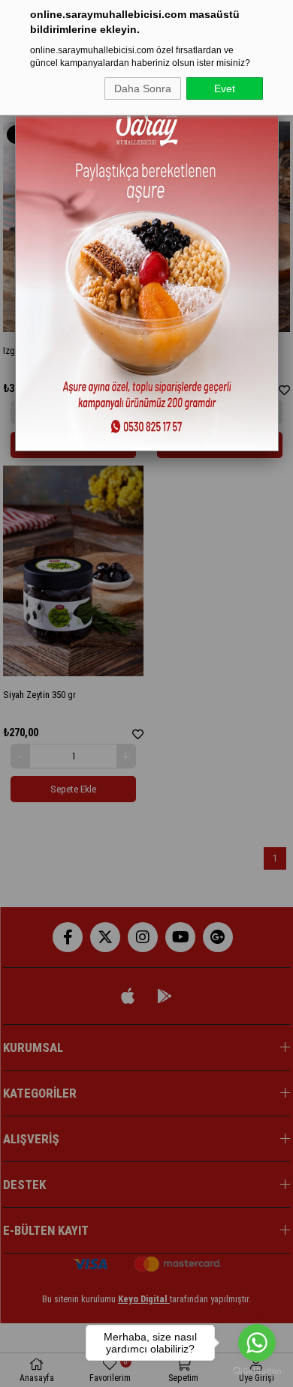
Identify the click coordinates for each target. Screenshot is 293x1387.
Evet (224, 88)
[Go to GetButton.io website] (257, 1372)
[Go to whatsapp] (257, 1343)
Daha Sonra (142, 88)
